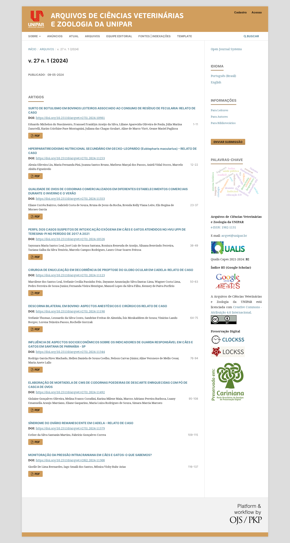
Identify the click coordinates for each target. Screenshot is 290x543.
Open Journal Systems (226, 49)
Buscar (252, 36)
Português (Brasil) (223, 76)
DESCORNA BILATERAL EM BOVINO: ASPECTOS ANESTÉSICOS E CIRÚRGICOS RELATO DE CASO (97, 306)
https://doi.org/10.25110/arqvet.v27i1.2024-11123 (70, 275)
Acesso (257, 12)
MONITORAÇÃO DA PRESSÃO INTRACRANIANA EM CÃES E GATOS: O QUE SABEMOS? (90, 455)
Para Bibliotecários (223, 123)
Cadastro (240, 12)
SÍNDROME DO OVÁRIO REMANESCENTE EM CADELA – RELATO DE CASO (80, 423)
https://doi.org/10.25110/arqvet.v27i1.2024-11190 (70, 311)
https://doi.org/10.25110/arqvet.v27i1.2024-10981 (70, 118)
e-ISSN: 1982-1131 (223, 227)
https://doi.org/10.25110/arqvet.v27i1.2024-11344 (70, 352)
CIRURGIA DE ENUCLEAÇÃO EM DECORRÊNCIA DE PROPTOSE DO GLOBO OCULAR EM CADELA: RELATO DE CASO (110, 270)
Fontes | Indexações (154, 36)
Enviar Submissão (228, 142)
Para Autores (219, 116)
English (216, 82)
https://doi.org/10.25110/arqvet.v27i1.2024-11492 (70, 392)
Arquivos (92, 36)
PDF (37, 135)
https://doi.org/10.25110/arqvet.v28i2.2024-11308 (70, 460)
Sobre (33, 36)
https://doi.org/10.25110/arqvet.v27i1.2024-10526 (70, 239)
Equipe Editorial (119, 36)
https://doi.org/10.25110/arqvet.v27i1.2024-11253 (70, 158)
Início (32, 49)
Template (184, 36)
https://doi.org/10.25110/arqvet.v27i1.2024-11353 (70, 199)
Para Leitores (219, 110)
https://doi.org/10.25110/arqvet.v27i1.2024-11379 (70, 428)
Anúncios (55, 36)
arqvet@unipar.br (234, 236)
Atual (74, 36)
